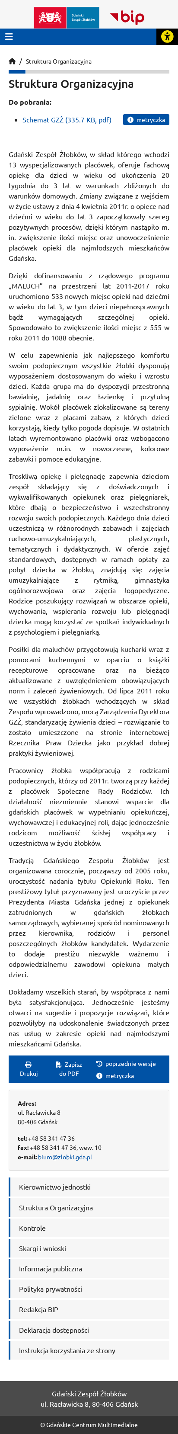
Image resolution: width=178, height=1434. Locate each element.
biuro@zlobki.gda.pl (65, 1157)
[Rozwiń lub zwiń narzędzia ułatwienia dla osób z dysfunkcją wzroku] (167, 37)
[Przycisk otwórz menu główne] (9, 36)
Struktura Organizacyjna (59, 61)
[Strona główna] (12, 61)
